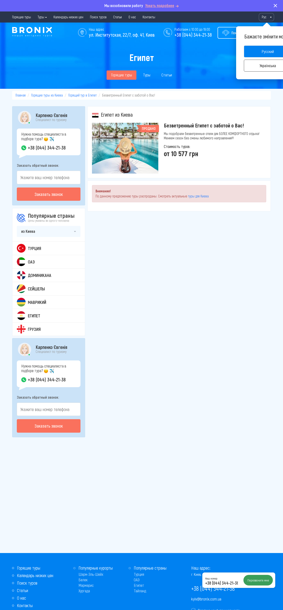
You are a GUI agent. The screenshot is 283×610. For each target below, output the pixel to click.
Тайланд (140, 590)
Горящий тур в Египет (82, 95)
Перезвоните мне (258, 580)
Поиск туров (98, 17)
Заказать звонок (48, 194)
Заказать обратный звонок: (38, 165)
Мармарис (86, 585)
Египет (139, 585)
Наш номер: (211, 578)
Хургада (84, 590)
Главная (20, 95)
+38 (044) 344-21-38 (193, 35)
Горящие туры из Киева (47, 95)
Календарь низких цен (68, 17)
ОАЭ (137, 579)
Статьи (117, 17)
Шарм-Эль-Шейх (90, 574)
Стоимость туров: (177, 146)
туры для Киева (198, 196)
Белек (83, 579)
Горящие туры (21, 17)
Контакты (149, 17)
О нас (132, 17)
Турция (139, 574)
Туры (41, 17)
